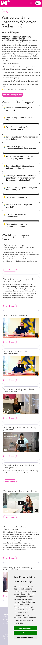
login (38, 3)
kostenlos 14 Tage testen (12, 95)
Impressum (6, 638)
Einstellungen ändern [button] (25, 637)
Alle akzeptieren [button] (25, 628)
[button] (31, 3)
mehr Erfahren (10, 269)
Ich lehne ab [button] (25, 633)
